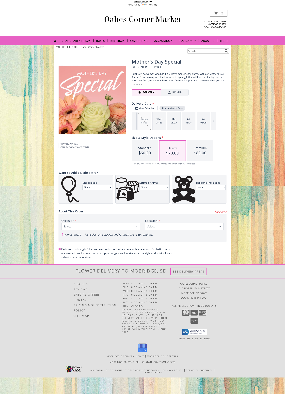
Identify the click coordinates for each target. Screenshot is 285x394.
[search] (226, 51)
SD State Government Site (158, 361)
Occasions (162, 41)
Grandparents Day (76, 41)
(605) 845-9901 (219, 27)
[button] (218, 13)
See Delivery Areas (188, 271)
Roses (100, 41)
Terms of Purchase (199, 370)
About (206, 41)
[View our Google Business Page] (142, 352)
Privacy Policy (173, 370)
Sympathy (137, 41)
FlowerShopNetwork (145, 370)
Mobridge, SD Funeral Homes (125, 356)
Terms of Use (153, 372)
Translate (152, 4)
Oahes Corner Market (142, 19)
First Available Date (172, 108)
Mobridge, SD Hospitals (162, 356)
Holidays (185, 41)
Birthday (117, 41)
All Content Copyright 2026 (109, 370)
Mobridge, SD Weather (124, 361)
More (224, 41)
